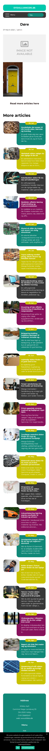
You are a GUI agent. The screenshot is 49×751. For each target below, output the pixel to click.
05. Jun (31, 355)
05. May (31, 430)
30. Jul (31, 123)
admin (19, 30)
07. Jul (31, 224)
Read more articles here (24, 103)
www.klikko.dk (27, 718)
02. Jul (31, 277)
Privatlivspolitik (27, 747)
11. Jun (31, 329)
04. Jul (31, 250)
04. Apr (31, 614)
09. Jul (31, 198)
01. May (31, 509)
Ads (24, 731)
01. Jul (31, 303)
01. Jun (31, 380)
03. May (31, 483)
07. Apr (31, 588)
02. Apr (31, 662)
